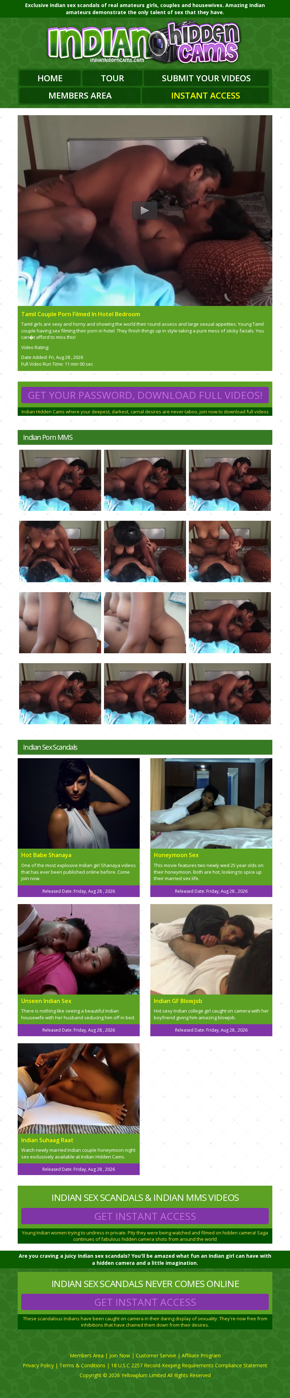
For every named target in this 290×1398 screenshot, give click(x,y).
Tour (112, 78)
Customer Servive (156, 1355)
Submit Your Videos (206, 78)
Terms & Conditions (82, 1365)
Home (50, 78)
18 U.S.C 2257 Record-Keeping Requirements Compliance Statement (189, 1365)
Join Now (119, 1355)
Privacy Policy (38, 1365)
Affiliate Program (201, 1355)
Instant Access (205, 95)
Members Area (80, 95)
